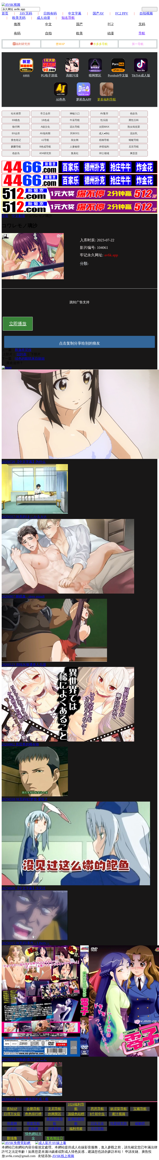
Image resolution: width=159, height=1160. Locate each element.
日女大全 (97, 1123)
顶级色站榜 (76, 1114)
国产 (79, 24)
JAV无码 (26, 13)
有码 (17, 33)
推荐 (17, 24)
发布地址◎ (54, 1138)
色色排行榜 (33, 1114)
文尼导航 (54, 1108)
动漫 (110, 33)
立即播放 (17, 323)
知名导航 (68, 17)
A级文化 (45, 126)
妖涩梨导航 (118, 1108)
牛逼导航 (75, 120)
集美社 (74, 153)
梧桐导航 (104, 140)
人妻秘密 (75, 146)
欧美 (79, 33)
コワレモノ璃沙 (40, 216)
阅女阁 (74, 140)
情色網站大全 (33, 1136)
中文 (48, 24)
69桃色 (16, 120)
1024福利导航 (76, 1106)
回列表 (21, 354)
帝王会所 (45, 113)
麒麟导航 (16, 146)
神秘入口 (75, 113)
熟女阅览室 (134, 126)
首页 (5, 13)
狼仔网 (16, 126)
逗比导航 (75, 126)
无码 (142, 24)
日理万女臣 (12, 1114)
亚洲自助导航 (76, 1121)
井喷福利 (104, 146)
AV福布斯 (45, 133)
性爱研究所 (118, 1123)
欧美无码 (18, 17)
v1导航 (45, 140)
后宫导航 (134, 146)
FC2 (110, 24)
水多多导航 (100, 44)
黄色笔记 (16, 140)
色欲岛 (133, 113)
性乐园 (104, 120)
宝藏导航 (140, 1108)
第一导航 (137, 44)
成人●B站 (104, 133)
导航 (142, 33)
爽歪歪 (133, 153)
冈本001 (75, 133)
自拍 (48, 33)
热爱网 (12, 1123)
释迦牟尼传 (23, 350)
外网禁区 (54, 1114)
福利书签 (76, 1128)
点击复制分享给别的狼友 (79, 343)
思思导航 (97, 1108)
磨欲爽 (33, 1128)
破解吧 (140, 1123)
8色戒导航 (45, 146)
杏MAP (60, 44)
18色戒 (45, 120)
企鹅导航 (33, 1108)
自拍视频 (146, 13)
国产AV (98, 13)
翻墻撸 (12, 1138)
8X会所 (16, 133)
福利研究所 (23, 44)
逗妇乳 (133, 133)
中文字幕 (74, 13)
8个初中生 (97, 1114)
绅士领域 (104, 153)
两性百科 (134, 120)
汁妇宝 (12, 1128)
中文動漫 (18, 216)
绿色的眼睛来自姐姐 (30, 358)
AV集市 (104, 113)
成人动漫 (43, 17)
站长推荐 (16, 113)
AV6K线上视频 (63, 1156)
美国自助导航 (54, 1121)
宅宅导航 (97, 1128)
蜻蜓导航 (134, 140)
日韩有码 (50, 13)
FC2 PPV (121, 13)
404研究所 (45, 153)
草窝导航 (33, 1123)
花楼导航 (54, 1128)
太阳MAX (104, 126)
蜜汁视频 (118, 1114)
